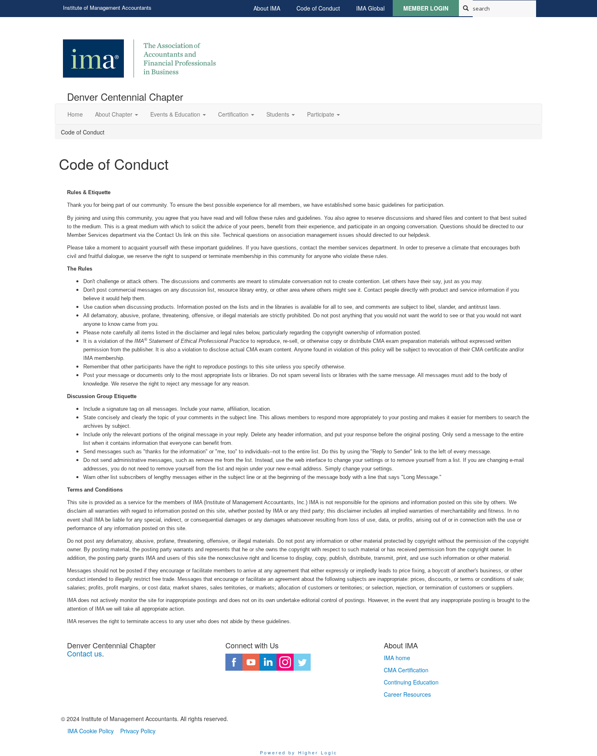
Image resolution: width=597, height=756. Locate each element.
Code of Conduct (318, 8)
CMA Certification (406, 670)
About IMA (266, 8)
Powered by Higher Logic (298, 752)
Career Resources (407, 694)
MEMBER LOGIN (425, 8)
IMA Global (370, 8)
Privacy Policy (138, 731)
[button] (116, 114)
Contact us (84, 653)
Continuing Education (411, 682)
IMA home (397, 658)
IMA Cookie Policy (90, 731)
